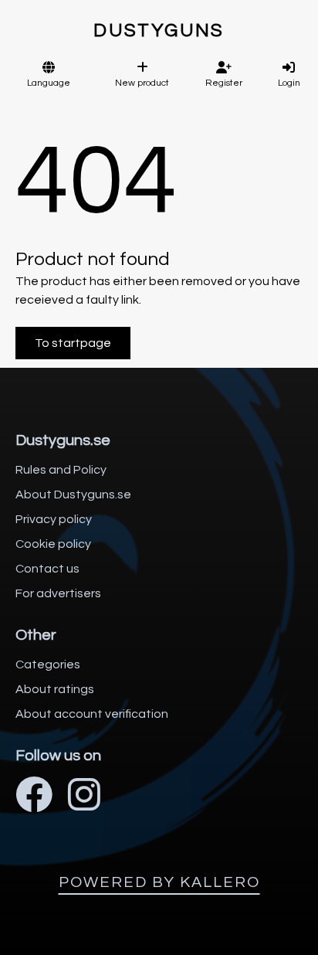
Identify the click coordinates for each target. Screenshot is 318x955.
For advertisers (58, 593)
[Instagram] (84, 797)
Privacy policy (53, 519)
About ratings (54, 689)
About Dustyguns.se (73, 494)
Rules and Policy (61, 470)
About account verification (91, 714)
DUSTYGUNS (159, 30)
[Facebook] (33, 797)
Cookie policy (53, 544)
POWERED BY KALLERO (159, 882)
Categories (47, 664)
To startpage (73, 343)
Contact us (47, 568)
